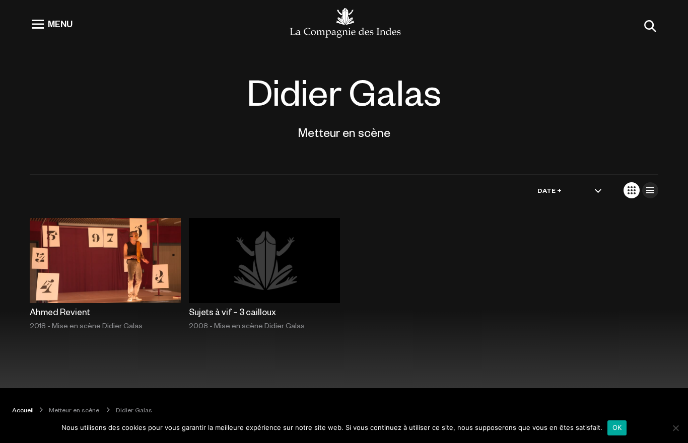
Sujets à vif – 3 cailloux (232, 311)
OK (617, 427)
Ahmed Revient (60, 311)
